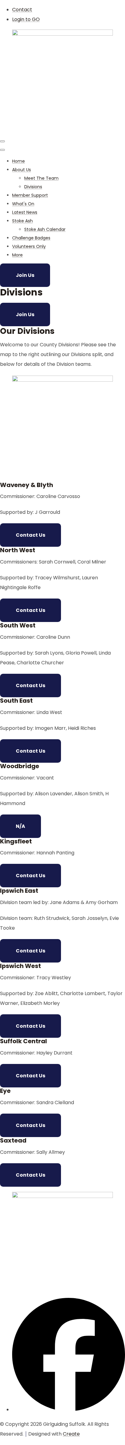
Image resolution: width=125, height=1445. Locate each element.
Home (18, 161)
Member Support (30, 195)
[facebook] (68, 1409)
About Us (21, 170)
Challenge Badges (31, 238)
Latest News (24, 212)
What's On (23, 204)
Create (71, 1433)
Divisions (33, 187)
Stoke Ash (22, 221)
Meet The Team (41, 178)
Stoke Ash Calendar (45, 229)
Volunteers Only (29, 246)
